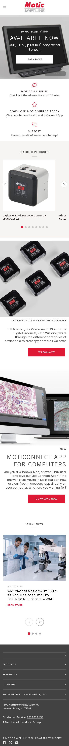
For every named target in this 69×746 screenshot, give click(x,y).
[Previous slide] (29, 622)
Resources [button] (10, 674)
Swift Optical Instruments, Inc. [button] (25, 694)
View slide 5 (56, 73)
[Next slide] (40, 622)
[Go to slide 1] (29, 633)
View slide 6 (58, 73)
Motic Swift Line (16, 738)
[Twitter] (10, 742)
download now (46, 498)
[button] (34, 655)
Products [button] (9, 664)
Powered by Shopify (48, 738)
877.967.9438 (35, 717)
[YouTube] (16, 742)
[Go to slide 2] (33, 634)
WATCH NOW (46, 352)
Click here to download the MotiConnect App (34, 115)
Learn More (34, 59)
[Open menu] (8, 7)
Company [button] (9, 684)
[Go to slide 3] (36, 634)
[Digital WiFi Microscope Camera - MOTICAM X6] (29, 185)
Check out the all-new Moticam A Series (35, 95)
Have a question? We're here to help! (34, 135)
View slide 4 (54, 73)
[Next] (64, 184)
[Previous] (5, 184)
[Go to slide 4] (40, 634)
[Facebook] (4, 742)
